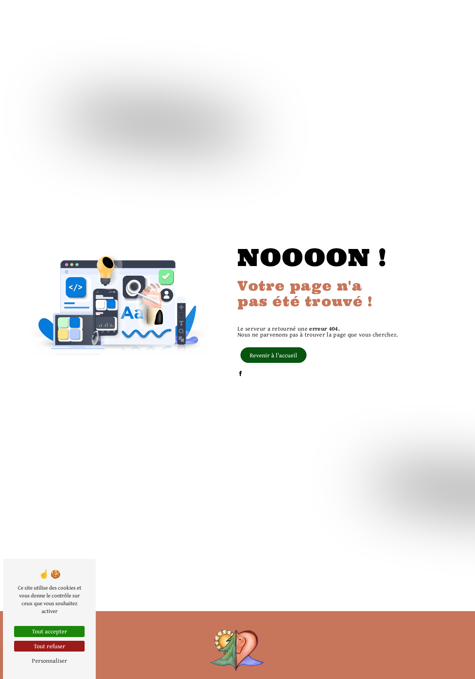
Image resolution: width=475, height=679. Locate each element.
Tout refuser (49, 646)
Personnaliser (49, 660)
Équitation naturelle (151, 13)
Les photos (390, 13)
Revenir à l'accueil (273, 355)
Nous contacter (432, 13)
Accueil (106, 13)
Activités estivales (344, 13)
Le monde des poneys (213, 13)
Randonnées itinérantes (280, 13)
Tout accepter (49, 631)
